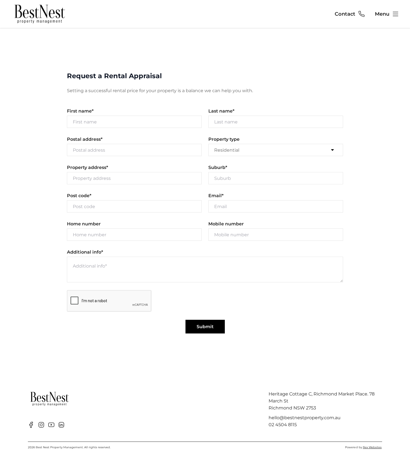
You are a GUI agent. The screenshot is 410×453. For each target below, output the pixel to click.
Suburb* (217, 167)
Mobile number (226, 223)
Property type (224, 139)
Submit (205, 326)
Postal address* (85, 139)
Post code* (79, 195)
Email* (216, 195)
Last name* (221, 111)
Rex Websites (372, 447)
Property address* (87, 167)
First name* (80, 111)
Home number (84, 223)
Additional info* (85, 252)
